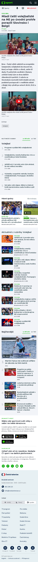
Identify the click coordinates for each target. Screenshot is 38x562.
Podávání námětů (26, 533)
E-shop (4, 533)
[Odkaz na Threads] (21, 466)
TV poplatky (6, 517)
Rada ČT (23, 525)
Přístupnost (25, 558)
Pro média (23, 509)
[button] (19, 101)
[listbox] (19, 502)
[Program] (23, 8)
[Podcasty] (17, 8)
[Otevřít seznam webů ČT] (35, 3)
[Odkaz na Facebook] (8, 466)
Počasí (4, 529)
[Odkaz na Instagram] (3, 466)
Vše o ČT (4, 541)
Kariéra (22, 529)
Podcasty (5, 525)
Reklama (23, 513)
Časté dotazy (24, 537)
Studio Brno (24, 517)
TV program (6, 509)
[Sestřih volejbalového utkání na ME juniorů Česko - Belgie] (19, 43)
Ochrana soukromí (14, 558)
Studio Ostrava (25, 521)
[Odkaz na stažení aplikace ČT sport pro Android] (21, 436)
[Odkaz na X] (12, 466)
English (4, 558)
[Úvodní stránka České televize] (10, 474)
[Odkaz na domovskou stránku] (10, 3)
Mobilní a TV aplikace (9, 537)
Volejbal (5, 13)
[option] (7, 502)
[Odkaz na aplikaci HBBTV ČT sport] (8, 442)
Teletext (5, 521)
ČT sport (4, 29)
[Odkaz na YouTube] (17, 466)
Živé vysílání (6, 513)
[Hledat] (30, 3)
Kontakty (23, 541)
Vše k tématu (31, 199)
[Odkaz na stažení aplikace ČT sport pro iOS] (8, 436)
